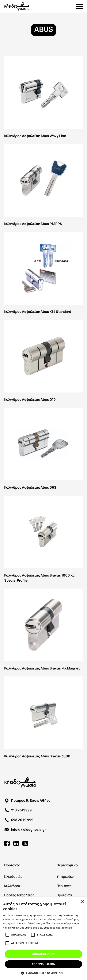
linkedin (16, 843)
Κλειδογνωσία (17, 6)
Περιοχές (64, 885)
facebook (7, 843)
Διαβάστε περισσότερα (58, 927)
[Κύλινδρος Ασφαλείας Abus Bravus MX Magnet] (43, 630)
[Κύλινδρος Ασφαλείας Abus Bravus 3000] (43, 718)
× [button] (82, 901)
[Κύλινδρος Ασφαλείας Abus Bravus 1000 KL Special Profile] (43, 540)
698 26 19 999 (22, 819)
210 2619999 (21, 809)
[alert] (43, 938)
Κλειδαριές (13, 876)
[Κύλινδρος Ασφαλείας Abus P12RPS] (43, 186)
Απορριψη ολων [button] (43, 964)
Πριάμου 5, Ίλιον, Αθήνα (30, 800)
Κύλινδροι (12, 885)
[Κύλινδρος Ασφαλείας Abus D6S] (43, 449)
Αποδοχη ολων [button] (43, 954)
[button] (43, 973)
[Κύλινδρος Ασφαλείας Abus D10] (43, 361)
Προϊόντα (12, 864)
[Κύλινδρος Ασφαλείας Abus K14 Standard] (43, 274)
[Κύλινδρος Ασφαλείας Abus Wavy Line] (43, 98)
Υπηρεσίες (65, 876)
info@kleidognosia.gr (28, 829)
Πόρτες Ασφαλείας (19, 895)
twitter (25, 843)
